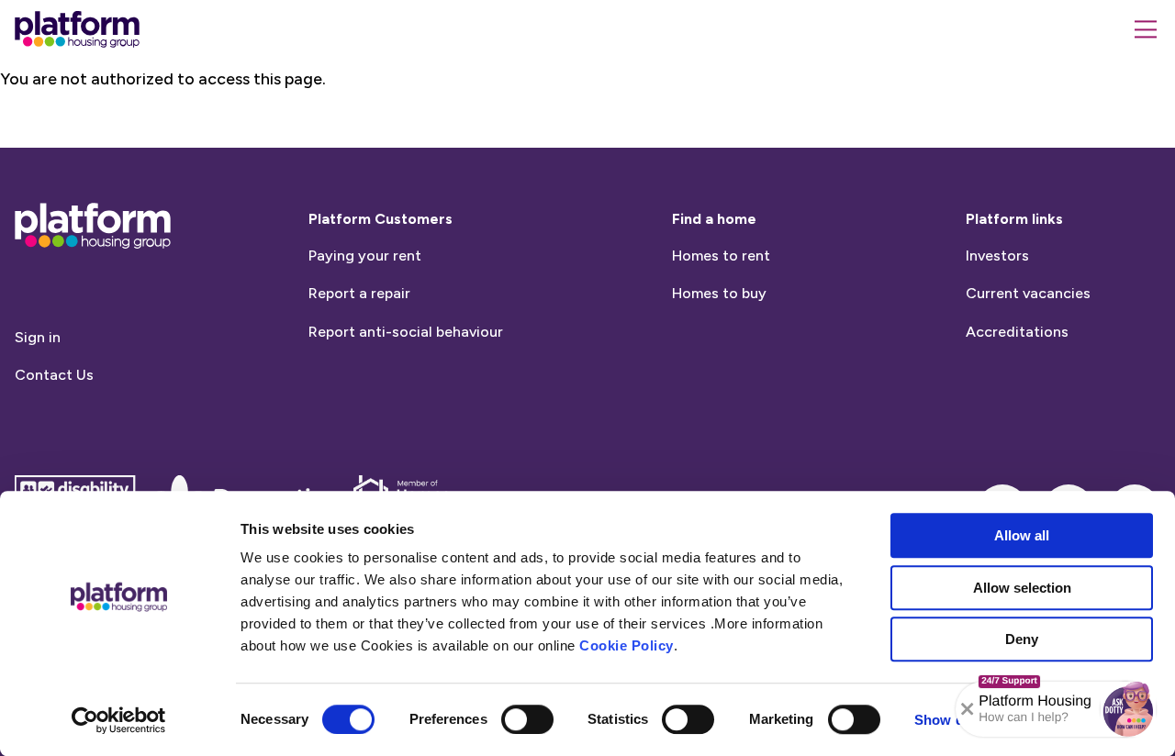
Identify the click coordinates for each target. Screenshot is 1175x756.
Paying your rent (364, 255)
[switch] (527, 719)
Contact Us (54, 375)
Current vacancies (1028, 293)
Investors (997, 255)
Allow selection (1022, 587)
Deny (1021, 639)
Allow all (1021, 535)
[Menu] (1146, 29)
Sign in (38, 337)
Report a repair (359, 293)
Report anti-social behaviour (405, 331)
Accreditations (1017, 331)
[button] (1128, 709)
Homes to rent (721, 255)
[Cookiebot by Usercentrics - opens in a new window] (119, 720)
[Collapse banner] (967, 709)
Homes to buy (719, 293)
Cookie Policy (626, 645)
